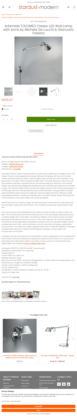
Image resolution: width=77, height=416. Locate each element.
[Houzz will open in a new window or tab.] (68, 384)
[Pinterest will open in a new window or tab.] (64, 384)
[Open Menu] (3, 7)
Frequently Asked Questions (8, 387)
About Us (6, 383)
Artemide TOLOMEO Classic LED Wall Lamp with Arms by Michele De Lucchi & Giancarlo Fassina (30, 17)
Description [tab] (38, 153)
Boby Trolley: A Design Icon (46, 384)
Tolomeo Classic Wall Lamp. (34, 243)
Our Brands (10, 14)
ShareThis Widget (35, 131)
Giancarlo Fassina (16, 166)
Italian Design (43, 388)
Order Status (25, 383)
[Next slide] (73, 338)
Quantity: (5, 115)
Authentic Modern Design (47, 380)
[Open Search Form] (9, 7)
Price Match (25, 380)
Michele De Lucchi (16, 164)
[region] (38, 92)
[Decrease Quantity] (4, 119)
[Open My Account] (68, 7)
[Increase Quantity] (12, 119)
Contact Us (24, 386)
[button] (8, 92)
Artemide (18, 14)
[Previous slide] (4, 338)
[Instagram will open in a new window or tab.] (59, 384)
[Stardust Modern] (38, 7)
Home (3, 14)
